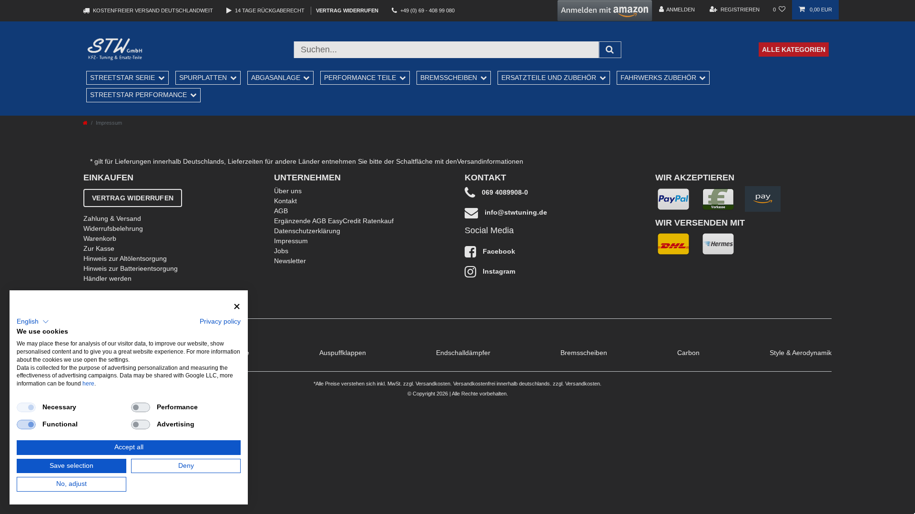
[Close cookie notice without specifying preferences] (237, 306)
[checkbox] (26, 407)
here (88, 383)
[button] (33, 321)
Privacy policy (220, 321)
